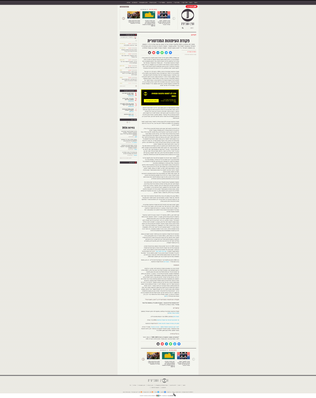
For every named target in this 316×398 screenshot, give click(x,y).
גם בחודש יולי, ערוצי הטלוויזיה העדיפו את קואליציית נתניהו (129, 153)
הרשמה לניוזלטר (124, 6)
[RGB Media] (158, 396)
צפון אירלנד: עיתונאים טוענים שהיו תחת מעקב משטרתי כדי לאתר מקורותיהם (128, 73)
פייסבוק (131, 162)
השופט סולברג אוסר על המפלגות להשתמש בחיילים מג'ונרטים (129, 140)
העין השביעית (124, 37)
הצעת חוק (166, 261)
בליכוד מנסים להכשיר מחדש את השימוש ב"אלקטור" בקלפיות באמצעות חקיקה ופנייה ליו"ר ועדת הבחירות (128, 133)
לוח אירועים (173, 385)
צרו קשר (169, 392)
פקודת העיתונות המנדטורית (190, 54)
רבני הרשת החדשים (129, 114)
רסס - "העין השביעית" (136, 392)
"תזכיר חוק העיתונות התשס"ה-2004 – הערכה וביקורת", (165, 327)
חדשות (130, 37)
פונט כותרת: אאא (126, 392)
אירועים (169, 2)
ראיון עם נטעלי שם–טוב (131, 67)
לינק (166, 296)
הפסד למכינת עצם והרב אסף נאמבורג (128, 94)
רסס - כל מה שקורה (147, 392)
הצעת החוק (176, 316)
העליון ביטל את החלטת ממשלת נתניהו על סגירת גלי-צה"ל (129, 50)
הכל (135, 37)
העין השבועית (143, 2)
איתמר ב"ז (134, 142)
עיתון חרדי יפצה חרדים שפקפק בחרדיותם (128, 99)
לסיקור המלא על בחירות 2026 (125, 158)
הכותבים (134, 2)
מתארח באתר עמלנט (173, 313)
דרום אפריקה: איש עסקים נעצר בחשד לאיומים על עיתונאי (129, 80)
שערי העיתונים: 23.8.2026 (130, 45)
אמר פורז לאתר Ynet (161, 251)
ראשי (195, 2)
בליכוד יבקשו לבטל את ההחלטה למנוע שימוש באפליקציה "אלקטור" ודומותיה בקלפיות (128, 147)
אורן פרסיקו (131, 95)
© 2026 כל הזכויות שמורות (187, 392)
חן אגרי (135, 155)
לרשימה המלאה (122, 86)
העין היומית (153, 2)
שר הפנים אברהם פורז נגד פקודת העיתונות (167, 320)
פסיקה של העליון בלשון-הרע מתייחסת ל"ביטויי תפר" (127, 104)
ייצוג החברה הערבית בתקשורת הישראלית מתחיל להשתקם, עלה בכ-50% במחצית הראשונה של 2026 (148, 23)
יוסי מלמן (131, 111)
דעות (190, 2)
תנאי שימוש (178, 392)
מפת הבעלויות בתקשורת (162, 385)
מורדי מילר (131, 115)
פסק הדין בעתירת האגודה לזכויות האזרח (168, 323)
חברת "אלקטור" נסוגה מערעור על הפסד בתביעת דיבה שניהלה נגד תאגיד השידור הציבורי (164, 22)
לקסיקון (193, 35)
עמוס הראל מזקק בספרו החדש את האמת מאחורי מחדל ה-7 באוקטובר (134, 22)
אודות (128, 2)
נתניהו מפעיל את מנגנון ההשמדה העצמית (128, 109)
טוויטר (155, 392)
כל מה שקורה (130, 35)
